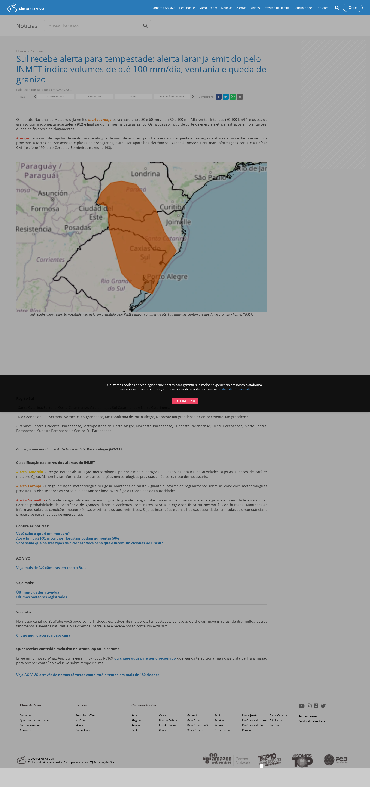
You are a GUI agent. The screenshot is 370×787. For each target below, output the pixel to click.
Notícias (227, 8)
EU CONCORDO (185, 401)
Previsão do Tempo (277, 7)
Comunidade (303, 8)
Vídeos (255, 8)
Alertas (241, 8)
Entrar (353, 7)
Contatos (322, 8)
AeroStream (208, 8)
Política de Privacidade (234, 389)
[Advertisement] (185, 777)
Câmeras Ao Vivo (163, 8)
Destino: (187, 8)
